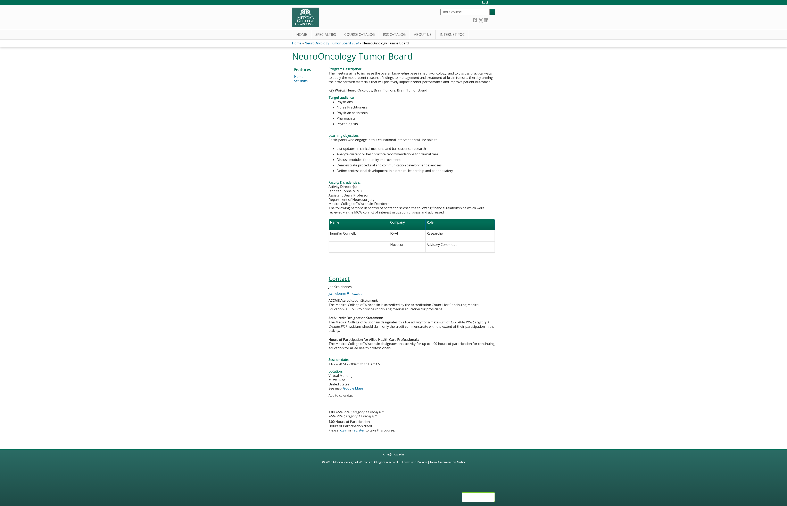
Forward (491, 19)
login (343, 430)
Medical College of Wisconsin (352, 462)
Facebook (475, 19)
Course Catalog (359, 34)
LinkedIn (486, 19)
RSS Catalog (394, 34)
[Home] (305, 17)
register (358, 430)
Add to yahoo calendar (342, 402)
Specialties (325, 34)
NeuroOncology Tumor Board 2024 (332, 43)
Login (485, 2)
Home (301, 34)
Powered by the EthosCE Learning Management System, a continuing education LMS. (478, 497)
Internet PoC (452, 34)
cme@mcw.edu (393, 454)
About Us (422, 34)
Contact (339, 278)
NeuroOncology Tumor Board (385, 43)
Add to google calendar (333, 402)
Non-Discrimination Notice (448, 462)
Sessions (301, 81)
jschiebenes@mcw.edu (346, 293)
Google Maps (353, 388)
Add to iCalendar (351, 402)
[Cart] (493, 4)
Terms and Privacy (414, 462)
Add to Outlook (361, 402)
